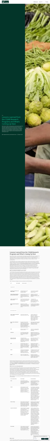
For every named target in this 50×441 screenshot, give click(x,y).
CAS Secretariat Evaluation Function (25, 263)
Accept (47, 438)
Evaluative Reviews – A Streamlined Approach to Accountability (21, 363)
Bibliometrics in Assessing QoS (19, 362)
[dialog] (41, 437)
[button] (35, 2)
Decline (43, 438)
